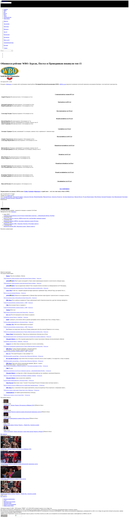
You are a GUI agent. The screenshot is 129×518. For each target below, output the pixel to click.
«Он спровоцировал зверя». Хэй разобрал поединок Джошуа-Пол (17, 297)
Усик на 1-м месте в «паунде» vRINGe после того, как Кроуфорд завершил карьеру (25, 218)
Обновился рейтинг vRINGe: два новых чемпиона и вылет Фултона (21, 221)
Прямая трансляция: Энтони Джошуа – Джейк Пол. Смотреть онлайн (21, 425)
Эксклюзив (6, 23)
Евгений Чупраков (106, 196)
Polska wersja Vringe (9, 505)
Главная (6, 9)
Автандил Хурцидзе (57, 196)
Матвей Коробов (38, 196)
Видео (5, 13)
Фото (5, 14)
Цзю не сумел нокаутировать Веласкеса (12, 293)
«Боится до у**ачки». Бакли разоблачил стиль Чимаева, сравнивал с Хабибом (20, 375)
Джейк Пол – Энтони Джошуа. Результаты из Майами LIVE (19, 405)
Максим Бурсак (47, 196)
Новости (6, 21)
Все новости (4, 434)
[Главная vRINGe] (4, 1)
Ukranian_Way (10, 324)
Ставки (5, 48)
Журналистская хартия (9, 501)
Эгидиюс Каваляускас (68, 196)
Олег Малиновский (117, 196)
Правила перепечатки (9, 499)
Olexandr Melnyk (10, 339)
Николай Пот (19, 198)
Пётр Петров (97, 196)
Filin (7, 305)
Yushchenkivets (10, 392)
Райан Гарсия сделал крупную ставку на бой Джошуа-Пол (16, 312)
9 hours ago (25, 341)
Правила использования (10, 504)
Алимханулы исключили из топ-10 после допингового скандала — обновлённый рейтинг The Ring (29, 215)
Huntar (8, 276)
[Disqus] (64, 249)
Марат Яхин (9, 334)
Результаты (6, 37)
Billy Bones (9, 300)
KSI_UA (8, 314)
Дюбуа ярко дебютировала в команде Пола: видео (16, 418)
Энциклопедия (7, 17)
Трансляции (7, 18)
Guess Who (9, 290)
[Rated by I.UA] (18, 516)
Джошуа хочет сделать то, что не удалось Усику (14, 395)
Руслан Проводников (88, 196)
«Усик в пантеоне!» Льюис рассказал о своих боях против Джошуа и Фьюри (20, 278)
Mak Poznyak (9, 382)
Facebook (30, 191)
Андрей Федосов (8, 196)
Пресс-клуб (6, 40)
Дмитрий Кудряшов (18, 196)
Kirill (7, 319)
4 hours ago (46, 288)
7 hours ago (25, 317)
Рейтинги (6, 29)
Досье (5, 16)
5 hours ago (30, 302)
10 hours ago (40, 356)
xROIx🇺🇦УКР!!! (10, 281)
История (6, 45)
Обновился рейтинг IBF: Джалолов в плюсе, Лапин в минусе (19, 226)
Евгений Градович (10, 198)
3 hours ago (39, 278)
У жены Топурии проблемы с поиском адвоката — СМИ (15, 302)
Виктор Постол (78, 196)
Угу (7, 329)
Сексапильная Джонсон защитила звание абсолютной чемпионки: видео (22, 411)
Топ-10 (5, 32)
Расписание (7, 34)
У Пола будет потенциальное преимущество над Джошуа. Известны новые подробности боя (23, 288)
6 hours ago (30, 307)
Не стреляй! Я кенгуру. (12, 358)
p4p (4, 12)
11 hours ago (45, 365)
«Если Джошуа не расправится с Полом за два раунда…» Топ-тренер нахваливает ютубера (23, 365)
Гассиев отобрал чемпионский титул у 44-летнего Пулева (16, 322)
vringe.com (9, 195)
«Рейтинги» (9, 84)
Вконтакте (37, 191)
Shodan (8, 310)
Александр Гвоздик (28, 196)
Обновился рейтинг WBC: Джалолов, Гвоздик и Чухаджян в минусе (21, 223)
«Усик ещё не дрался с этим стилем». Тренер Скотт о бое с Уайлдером (18, 390)
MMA (5, 10)
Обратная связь (7, 503)
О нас (5, 500)
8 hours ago (30, 326)
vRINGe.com (62, 84)
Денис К (8, 344)
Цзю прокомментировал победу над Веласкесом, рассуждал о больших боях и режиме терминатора (25, 336)
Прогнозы (6, 26)
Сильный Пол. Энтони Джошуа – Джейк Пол (13, 317)
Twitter (26, 191)
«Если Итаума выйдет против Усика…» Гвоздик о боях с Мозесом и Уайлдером (20, 356)
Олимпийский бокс (9, 42)
